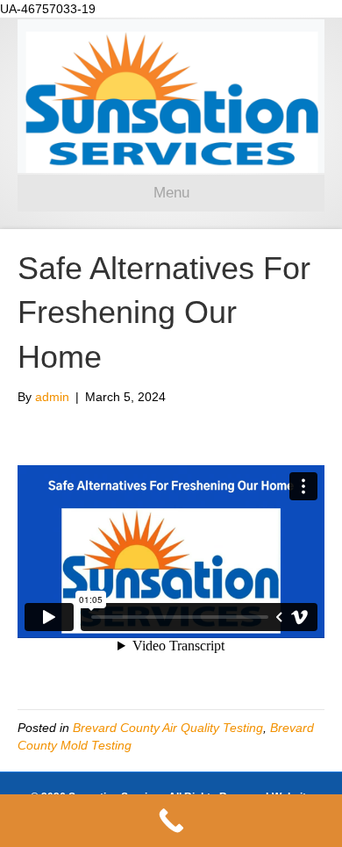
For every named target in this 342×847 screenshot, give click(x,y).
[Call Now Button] (171, 820)
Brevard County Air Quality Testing (168, 728)
